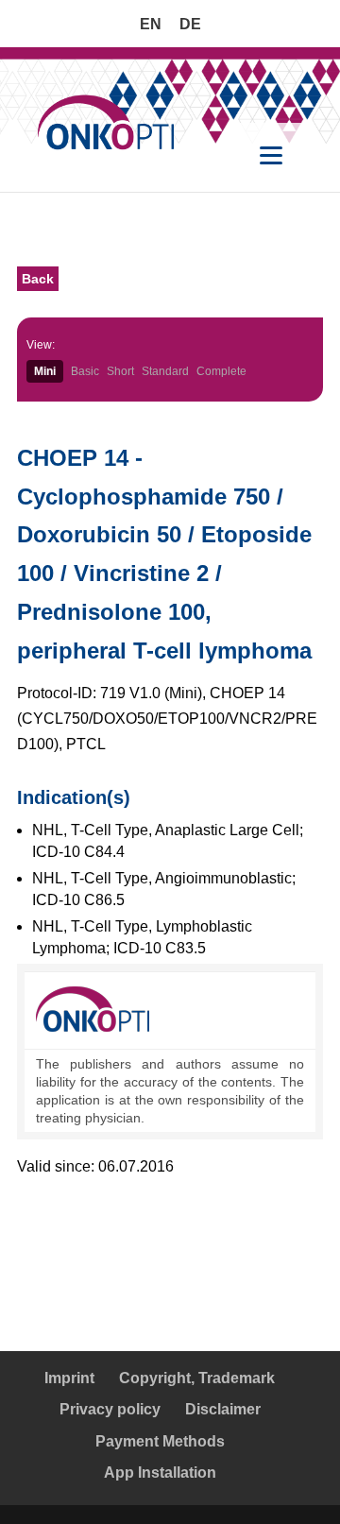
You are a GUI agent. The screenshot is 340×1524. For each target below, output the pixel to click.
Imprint (69, 1378)
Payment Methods (160, 1441)
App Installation (160, 1472)
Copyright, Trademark (197, 1378)
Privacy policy (110, 1409)
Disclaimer (223, 1409)
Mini (45, 371)
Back (38, 278)
